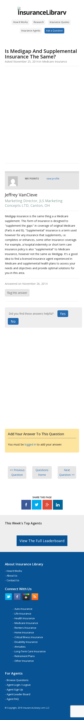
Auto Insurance (23, 609)
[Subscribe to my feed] (34, 597)
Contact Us (13, 580)
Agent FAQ (13, 699)
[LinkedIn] (58, 505)
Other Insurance (24, 661)
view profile (52, 178)
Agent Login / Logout (18, 685)
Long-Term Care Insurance (30, 651)
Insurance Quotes (59, 22)
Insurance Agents (30, 30)
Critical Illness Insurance (28, 637)
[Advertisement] (42, 114)
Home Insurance (24, 632)
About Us (12, 575)
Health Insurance (24, 618)
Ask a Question (54, 30)
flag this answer (17, 293)
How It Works (20, 22)
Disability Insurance (26, 642)
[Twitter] (37, 505)
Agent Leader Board (18, 694)
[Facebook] (26, 505)
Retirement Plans (24, 656)
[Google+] (47, 505)
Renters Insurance (25, 627)
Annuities (20, 646)
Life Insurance (22, 613)
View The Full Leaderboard (42, 540)
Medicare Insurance (26, 623)
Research (39, 22)
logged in (30, 444)
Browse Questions (18, 680)
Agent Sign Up (15, 689)
